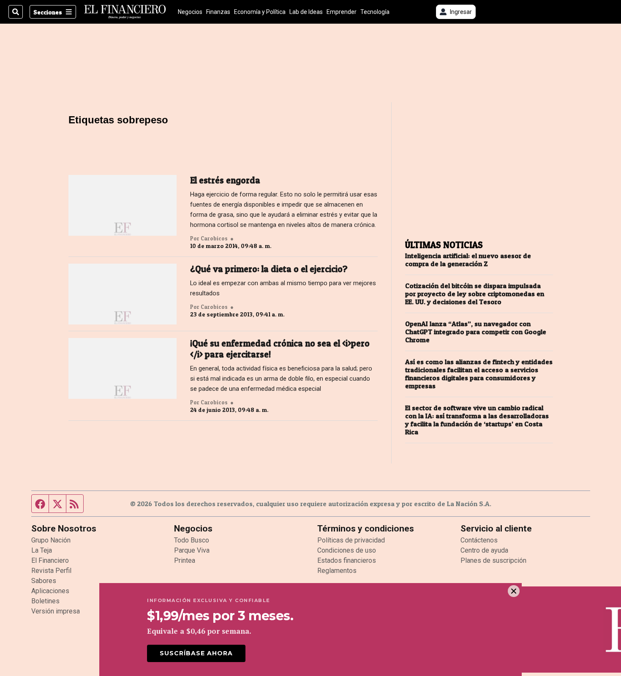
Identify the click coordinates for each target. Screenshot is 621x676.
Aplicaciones (50, 591)
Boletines (45, 601)
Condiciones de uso (346, 550)
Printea (184, 560)
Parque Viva (192, 550)
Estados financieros (346, 560)
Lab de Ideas (306, 12)
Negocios (190, 12)
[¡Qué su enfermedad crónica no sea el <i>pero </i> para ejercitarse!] (122, 368)
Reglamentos (337, 571)
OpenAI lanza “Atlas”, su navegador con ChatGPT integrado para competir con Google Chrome (475, 332)
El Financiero (50, 560)
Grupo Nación (51, 540)
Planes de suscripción (493, 560)
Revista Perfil (51, 571)
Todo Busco (191, 540)
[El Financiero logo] (125, 11)
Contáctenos (479, 540)
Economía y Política (260, 12)
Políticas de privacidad (351, 540)
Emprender (342, 12)
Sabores (43, 581)
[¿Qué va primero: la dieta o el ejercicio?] (122, 294)
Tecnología (374, 12)
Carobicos (214, 238)
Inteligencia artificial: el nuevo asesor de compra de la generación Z (468, 260)
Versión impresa (55, 611)
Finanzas (218, 12)
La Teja (41, 550)
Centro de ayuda (484, 550)
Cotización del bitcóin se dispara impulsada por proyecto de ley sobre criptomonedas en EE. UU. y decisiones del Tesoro (474, 294)
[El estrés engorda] (122, 205)
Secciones (47, 12)
